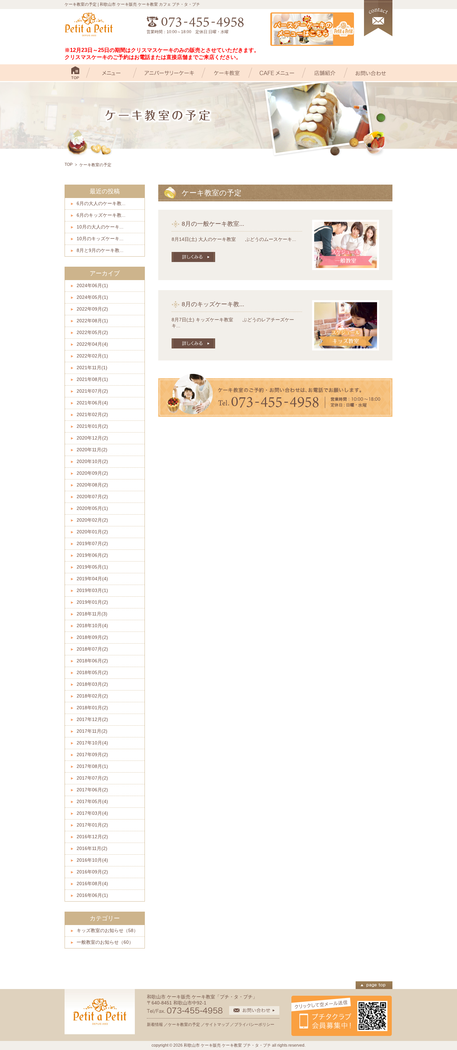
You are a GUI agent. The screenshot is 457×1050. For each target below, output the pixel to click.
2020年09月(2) (92, 473)
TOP (69, 164)
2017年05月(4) (92, 801)
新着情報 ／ (157, 1024)
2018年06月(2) (92, 660)
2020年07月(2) (92, 496)
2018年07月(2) (92, 649)
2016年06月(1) (92, 895)
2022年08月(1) (92, 320)
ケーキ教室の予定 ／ (186, 1024)
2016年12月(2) (92, 836)
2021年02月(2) (92, 414)
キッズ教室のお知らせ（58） (107, 930)
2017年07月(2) (92, 778)
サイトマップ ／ (219, 1024)
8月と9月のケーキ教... (100, 250)
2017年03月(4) (92, 813)
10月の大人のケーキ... (100, 226)
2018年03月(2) (92, 684)
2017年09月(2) (92, 754)
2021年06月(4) (92, 402)
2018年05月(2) (92, 672)
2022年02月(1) (92, 355)
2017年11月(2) (92, 731)
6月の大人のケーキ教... (101, 203)
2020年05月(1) (92, 508)
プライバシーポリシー (254, 1024)
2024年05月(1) (92, 297)
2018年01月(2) (92, 707)
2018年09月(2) (92, 637)
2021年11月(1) (92, 367)
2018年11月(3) (92, 613)
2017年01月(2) (92, 825)
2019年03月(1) (92, 590)
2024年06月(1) (92, 285)
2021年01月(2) (92, 426)
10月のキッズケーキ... (100, 238)
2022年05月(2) (92, 332)
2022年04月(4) (92, 344)
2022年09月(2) (92, 309)
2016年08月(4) (92, 883)
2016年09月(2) (92, 871)
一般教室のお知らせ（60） (105, 942)
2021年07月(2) (92, 391)
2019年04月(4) (92, 578)
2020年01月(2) (92, 531)
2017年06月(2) (92, 789)
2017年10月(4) (92, 742)
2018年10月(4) (92, 625)
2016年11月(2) (92, 848)
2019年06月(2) (92, 555)
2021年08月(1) (92, 379)
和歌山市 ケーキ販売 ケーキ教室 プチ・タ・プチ (227, 1045)
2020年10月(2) (92, 461)
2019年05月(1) (92, 567)
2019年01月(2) (92, 602)
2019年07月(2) (92, 543)
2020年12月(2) (92, 438)
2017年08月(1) (92, 766)
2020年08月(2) (92, 484)
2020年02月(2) (92, 520)
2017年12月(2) (92, 719)
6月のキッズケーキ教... (101, 215)
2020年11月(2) (92, 449)
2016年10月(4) (92, 860)
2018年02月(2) (92, 696)
